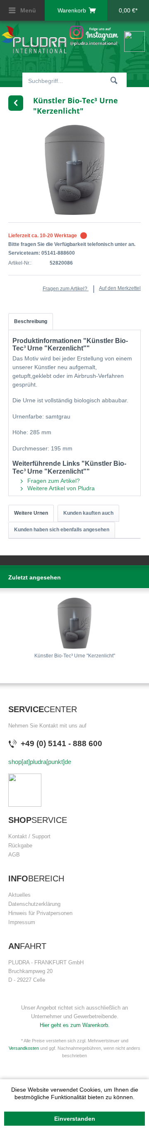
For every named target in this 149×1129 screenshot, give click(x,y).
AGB (14, 855)
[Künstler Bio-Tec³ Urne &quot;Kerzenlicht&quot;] (74, 623)
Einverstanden (74, 1118)
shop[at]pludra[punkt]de (39, 761)
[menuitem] (22, 10)
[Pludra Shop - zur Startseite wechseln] (34, 38)
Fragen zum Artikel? (66, 289)
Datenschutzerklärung (34, 904)
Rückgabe (20, 845)
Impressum (21, 922)
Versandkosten (24, 1048)
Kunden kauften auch (88, 513)
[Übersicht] (15, 103)
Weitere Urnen (31, 513)
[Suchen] (114, 80)
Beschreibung (30, 321)
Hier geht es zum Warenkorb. (75, 1025)
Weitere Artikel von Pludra (60, 488)
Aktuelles (19, 895)
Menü (27, 10)
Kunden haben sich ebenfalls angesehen (61, 530)
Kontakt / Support (29, 836)
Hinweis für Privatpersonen (40, 913)
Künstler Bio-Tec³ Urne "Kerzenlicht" (74, 656)
